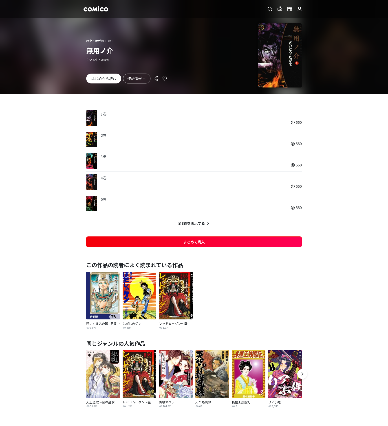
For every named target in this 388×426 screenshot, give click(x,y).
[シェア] (155, 78)
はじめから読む (103, 78)
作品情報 (134, 78)
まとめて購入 (194, 242)
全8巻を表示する (191, 223)
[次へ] (302, 374)
